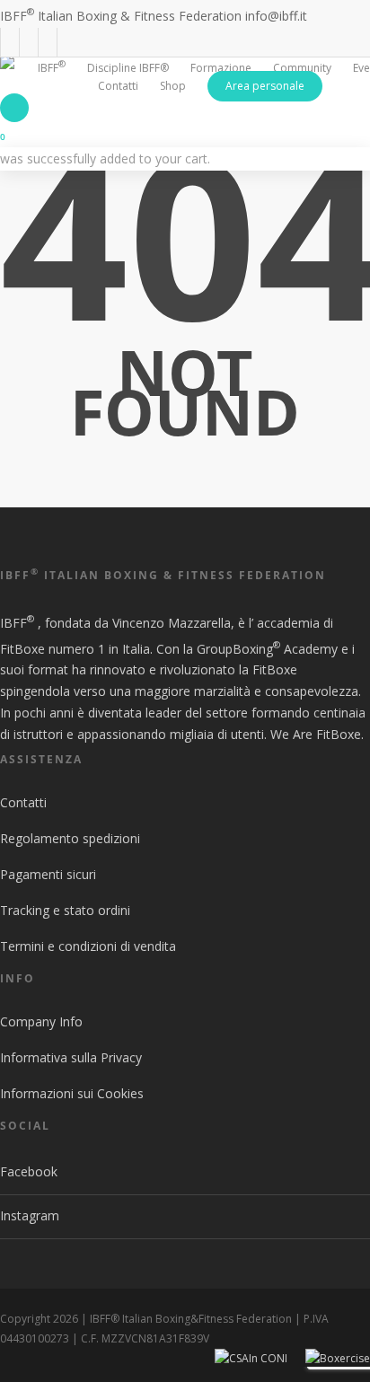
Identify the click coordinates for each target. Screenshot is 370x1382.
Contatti (23, 802)
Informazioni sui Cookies (72, 1093)
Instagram (29, 1215)
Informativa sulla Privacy (71, 1057)
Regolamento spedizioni (70, 838)
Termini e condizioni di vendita (88, 946)
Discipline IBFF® (128, 67)
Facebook (28, 1171)
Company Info (41, 1021)
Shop (173, 85)
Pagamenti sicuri (48, 874)
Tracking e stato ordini (65, 910)
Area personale (264, 85)
